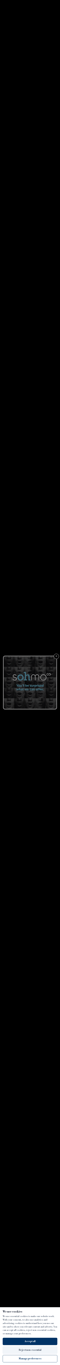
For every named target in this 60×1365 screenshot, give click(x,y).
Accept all (30, 1341)
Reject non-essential (30, 1350)
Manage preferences (30, 1358)
